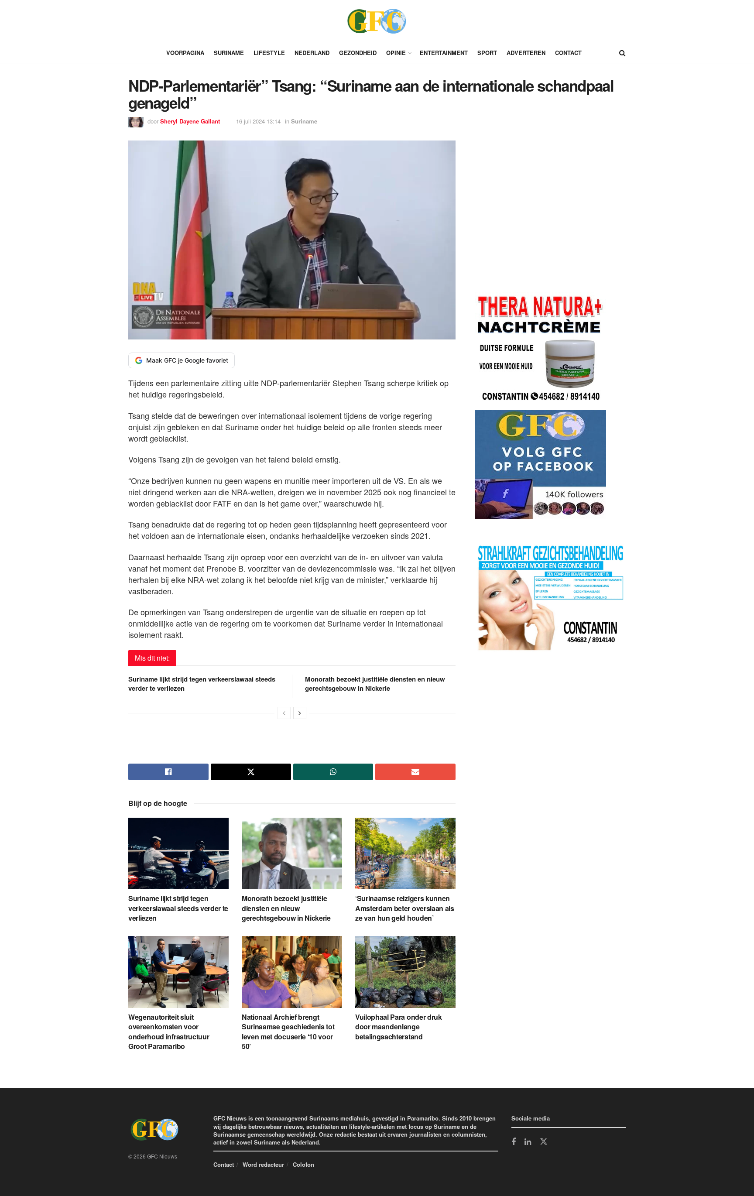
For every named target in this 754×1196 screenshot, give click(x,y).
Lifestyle (269, 52)
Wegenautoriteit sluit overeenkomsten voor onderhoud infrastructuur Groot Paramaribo (168, 1031)
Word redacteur (263, 1164)
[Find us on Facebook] (513, 1142)
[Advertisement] (540, 217)
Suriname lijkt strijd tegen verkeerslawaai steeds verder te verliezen (201, 683)
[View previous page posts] (284, 713)
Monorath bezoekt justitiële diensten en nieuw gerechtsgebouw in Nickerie (375, 683)
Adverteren (526, 52)
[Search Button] (622, 53)
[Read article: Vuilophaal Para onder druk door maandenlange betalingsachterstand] (405, 972)
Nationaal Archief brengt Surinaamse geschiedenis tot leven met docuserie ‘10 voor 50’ (288, 1031)
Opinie (396, 52)
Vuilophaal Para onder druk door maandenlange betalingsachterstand (398, 1027)
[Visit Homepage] (377, 21)
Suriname (229, 52)
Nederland (312, 52)
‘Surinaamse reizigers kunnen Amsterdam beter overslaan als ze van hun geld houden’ (404, 908)
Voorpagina (185, 52)
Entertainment (444, 52)
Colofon (303, 1164)
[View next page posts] (299, 713)
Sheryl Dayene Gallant (190, 121)
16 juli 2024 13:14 (258, 121)
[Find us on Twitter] (544, 1142)
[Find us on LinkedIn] (527, 1142)
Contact (568, 52)
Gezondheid (358, 52)
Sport (487, 52)
